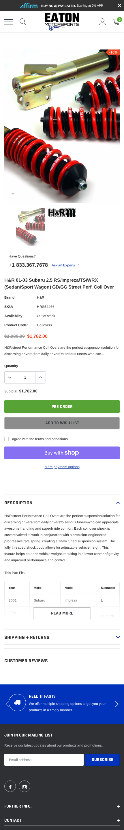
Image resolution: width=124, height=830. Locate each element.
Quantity (11, 366)
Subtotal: (11, 391)
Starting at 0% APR (72, 5)
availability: (14, 316)
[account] (102, 22)
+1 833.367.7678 (28, 265)
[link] (13, 194)
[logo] (62, 21)
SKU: (8, 307)
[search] (23, 22)
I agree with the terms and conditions (39, 439)
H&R (40, 297)
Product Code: (16, 325)
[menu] (8, 22)
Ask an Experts (64, 265)
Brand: (10, 297)
